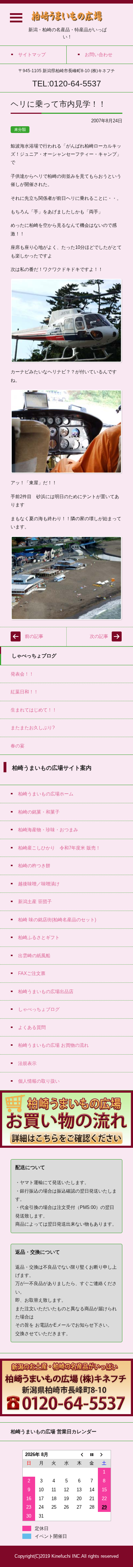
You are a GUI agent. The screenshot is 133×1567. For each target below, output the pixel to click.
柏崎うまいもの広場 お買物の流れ (53, 1045)
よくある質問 (32, 1027)
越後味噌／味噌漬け (39, 883)
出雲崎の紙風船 (34, 955)
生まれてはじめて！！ (34, 710)
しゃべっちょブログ (39, 1009)
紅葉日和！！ (24, 691)
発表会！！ (22, 674)
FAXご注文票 (31, 973)
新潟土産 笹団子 (35, 901)
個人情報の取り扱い (39, 1081)
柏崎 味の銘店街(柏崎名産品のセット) (57, 919)
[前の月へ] (79, 1454)
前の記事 (34, 636)
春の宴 (17, 745)
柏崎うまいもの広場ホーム (45, 793)
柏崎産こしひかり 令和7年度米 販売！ (59, 848)
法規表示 (27, 1063)
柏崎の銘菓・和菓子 (39, 812)
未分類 (20, 129)
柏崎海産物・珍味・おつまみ (48, 829)
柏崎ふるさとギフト (39, 937)
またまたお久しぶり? (33, 727)
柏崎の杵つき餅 (34, 865)
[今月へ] (91, 1454)
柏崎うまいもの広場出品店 (45, 991)
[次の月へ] (104, 1454)
